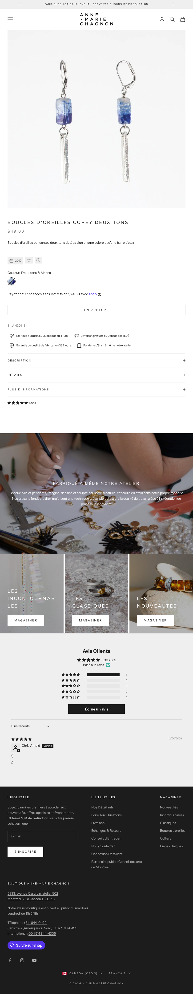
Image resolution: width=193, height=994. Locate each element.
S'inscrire (25, 851)
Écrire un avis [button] (96, 709)
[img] (21, 739)
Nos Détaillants (102, 807)
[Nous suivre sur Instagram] (22, 960)
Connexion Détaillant (106, 854)
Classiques (168, 823)
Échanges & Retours (106, 830)
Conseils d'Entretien (106, 838)
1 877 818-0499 (66, 928)
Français (117, 973)
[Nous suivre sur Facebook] (10, 960)
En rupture (96, 310)
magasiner (25, 620)
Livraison (98, 823)
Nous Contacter (103, 846)
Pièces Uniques (171, 846)
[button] (18, 403)
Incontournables (172, 815)
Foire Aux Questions (106, 815)
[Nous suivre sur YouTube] (34, 960)
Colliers (165, 838)
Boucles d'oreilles (172, 830)
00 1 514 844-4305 (42, 933)
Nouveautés (169, 807)
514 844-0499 (36, 923)
